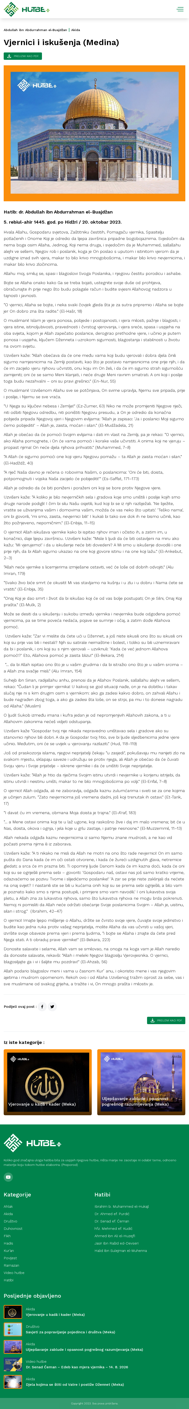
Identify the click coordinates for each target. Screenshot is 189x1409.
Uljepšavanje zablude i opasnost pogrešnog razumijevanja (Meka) (84, 1349)
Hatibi (8, 1280)
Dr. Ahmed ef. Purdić (112, 1214)
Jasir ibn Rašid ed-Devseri (116, 1243)
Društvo (10, 1221)
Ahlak (8, 1206)
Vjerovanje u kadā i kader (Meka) (42, 1104)
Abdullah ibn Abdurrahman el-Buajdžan (35, 30)
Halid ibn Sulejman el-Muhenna (120, 1250)
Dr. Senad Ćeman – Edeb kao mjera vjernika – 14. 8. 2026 (77, 1367)
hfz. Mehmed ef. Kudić (113, 1228)
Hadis (8, 1243)
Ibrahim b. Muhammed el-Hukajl (121, 1206)
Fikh (7, 1236)
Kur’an (9, 1250)
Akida (75, 30)
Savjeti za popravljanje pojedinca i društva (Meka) (70, 1332)
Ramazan (11, 1265)
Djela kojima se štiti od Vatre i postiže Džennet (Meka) (75, 1384)
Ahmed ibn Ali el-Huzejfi (114, 1236)
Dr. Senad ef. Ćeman (111, 1221)
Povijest (10, 1258)
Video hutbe (14, 1273)
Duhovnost (13, 1228)
